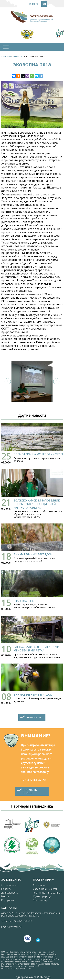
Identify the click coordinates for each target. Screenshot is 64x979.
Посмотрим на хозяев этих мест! (38, 454)
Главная (6, 56)
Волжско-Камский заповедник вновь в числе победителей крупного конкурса (37, 504)
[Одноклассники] (18, 76)
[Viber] (27, 76)
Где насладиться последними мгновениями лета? (36, 648)
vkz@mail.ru (14, 926)
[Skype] (37, 76)
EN (36, 4)
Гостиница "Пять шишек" (47, 892)
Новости (18, 56)
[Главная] (32, 17)
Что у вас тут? (24, 601)
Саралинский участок (45, 888)
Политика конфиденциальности (16, 968)
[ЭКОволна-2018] (32, 381)
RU (31, 4)
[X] (23, 76)
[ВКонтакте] (14, 76)
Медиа (5, 896)
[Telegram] (41, 76)
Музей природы (42, 896)
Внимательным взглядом (33, 554)
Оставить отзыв (30, 791)
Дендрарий (39, 885)
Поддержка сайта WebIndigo (32, 977)
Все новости (34, 717)
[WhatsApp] (32, 76)
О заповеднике (10, 885)
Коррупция (7, 900)
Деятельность (9, 892)
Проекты (6, 888)
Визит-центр (40, 900)
